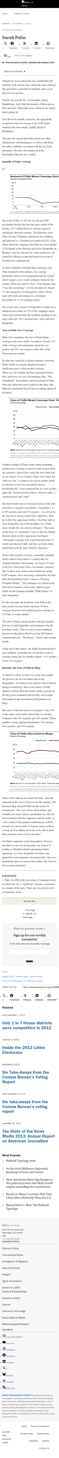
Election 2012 (8, 976)
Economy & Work (11, 1298)
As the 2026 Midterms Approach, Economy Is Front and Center (27, 1170)
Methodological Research (15, 1324)
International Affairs (12, 1254)
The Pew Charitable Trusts (43, 1413)
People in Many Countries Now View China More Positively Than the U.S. (29, 1195)
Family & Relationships (14, 1291)
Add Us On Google (23, 55)
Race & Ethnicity (11, 1267)
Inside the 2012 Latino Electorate (23, 1050)
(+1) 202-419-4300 (11, 1239)
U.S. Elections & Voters (33, 981)
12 (35, 913)
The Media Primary (12, 30)
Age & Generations (12, 1280)
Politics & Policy (10, 1248)
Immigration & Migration (15, 1261)
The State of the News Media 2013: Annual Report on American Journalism (28, 1135)
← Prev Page (29, 910)
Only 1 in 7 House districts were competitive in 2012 (27, 1025)
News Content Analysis (12, 981)
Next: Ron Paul (29, 901)
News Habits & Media (13, 1317)
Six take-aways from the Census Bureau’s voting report (25, 1106)
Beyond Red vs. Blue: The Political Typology (27, 1206)
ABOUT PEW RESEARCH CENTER (16, 1395)
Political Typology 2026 (21, 1161)
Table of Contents (13, 71)
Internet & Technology (13, 1311)
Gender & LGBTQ (11, 1287)
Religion (6, 1274)
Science (6, 1304)
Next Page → (29, 917)
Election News (22, 976)
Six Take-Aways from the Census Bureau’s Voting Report (25, 1077)
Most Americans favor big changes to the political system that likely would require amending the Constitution (29, 1183)
